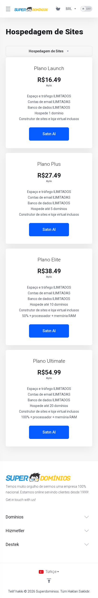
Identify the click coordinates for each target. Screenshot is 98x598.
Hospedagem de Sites (46, 51)
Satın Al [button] (49, 134)
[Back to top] (49, 581)
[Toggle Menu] (7, 9)
